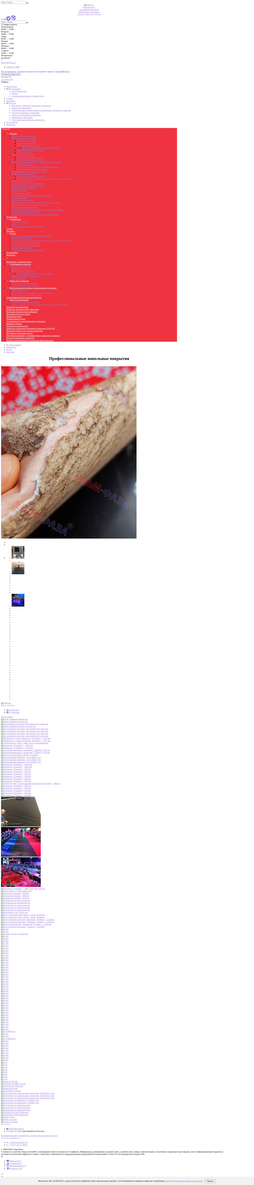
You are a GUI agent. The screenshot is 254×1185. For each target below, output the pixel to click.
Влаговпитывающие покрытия (26, 212)
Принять (210, 1181)
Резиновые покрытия (30, 145)
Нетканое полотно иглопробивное (27, 186)
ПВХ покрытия (24, 153)
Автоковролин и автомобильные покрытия (31, 195)
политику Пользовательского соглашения (183, 1181)
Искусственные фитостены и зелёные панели (37, 167)
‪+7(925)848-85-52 (62, 71)
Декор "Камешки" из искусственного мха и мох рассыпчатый (45, 179)
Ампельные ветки (25, 164)
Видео (9, 350)
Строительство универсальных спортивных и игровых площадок (41, 110)
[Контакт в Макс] (13, 19)
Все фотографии (13, 345)
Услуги (13, 103)
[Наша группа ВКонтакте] (4, 19)
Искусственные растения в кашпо (32, 169)
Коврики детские (19, 198)
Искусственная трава (26, 141)
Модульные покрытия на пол (25, 207)
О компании (15, 89)
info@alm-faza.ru (8, 62)
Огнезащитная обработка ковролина (28, 120)
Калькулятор (12, 122)
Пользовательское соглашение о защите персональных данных (29, 1135)
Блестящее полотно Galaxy (24, 188)
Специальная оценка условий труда (28, 96)
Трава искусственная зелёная (30, 157)
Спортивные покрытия (25, 138)
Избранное (11, 347)
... (7, 257)
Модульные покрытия (27, 143)
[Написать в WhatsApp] (2, 19)
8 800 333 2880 (13, 67)
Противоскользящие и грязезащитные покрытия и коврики (38, 210)
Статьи (9, 98)
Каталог (13, 133)
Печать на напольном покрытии (26, 115)
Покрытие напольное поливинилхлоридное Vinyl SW (36, 203)
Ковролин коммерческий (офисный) (28, 183)
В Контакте (14, 710)
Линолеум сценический (22, 200)
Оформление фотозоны (22, 117)
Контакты (10, 124)
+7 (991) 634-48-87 (17, 1142)
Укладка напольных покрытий (25, 113)
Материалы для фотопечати (24, 136)
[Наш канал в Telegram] (8, 19)
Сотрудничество (19, 91)
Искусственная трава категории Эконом (40, 148)
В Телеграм (13, 712)
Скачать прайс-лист (12, 74)
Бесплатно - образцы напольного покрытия (31, 105)
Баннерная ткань (19, 191)
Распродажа (11, 86)
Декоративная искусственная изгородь (29, 172)
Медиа (15, 94)
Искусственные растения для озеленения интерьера (38, 162)
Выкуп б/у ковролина (21, 108)
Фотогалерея (7, 717)
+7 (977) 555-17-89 (17, 1145)
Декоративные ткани (21, 193)
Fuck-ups (10, 352)
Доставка (10, 101)
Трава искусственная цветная (30, 160)
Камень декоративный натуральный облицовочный (35, 214)
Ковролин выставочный (22, 181)
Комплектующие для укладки (30, 150)
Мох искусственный (24, 174)
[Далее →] (69, 538)
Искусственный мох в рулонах (31, 176)
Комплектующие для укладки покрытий (30, 205)
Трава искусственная (24, 155)
